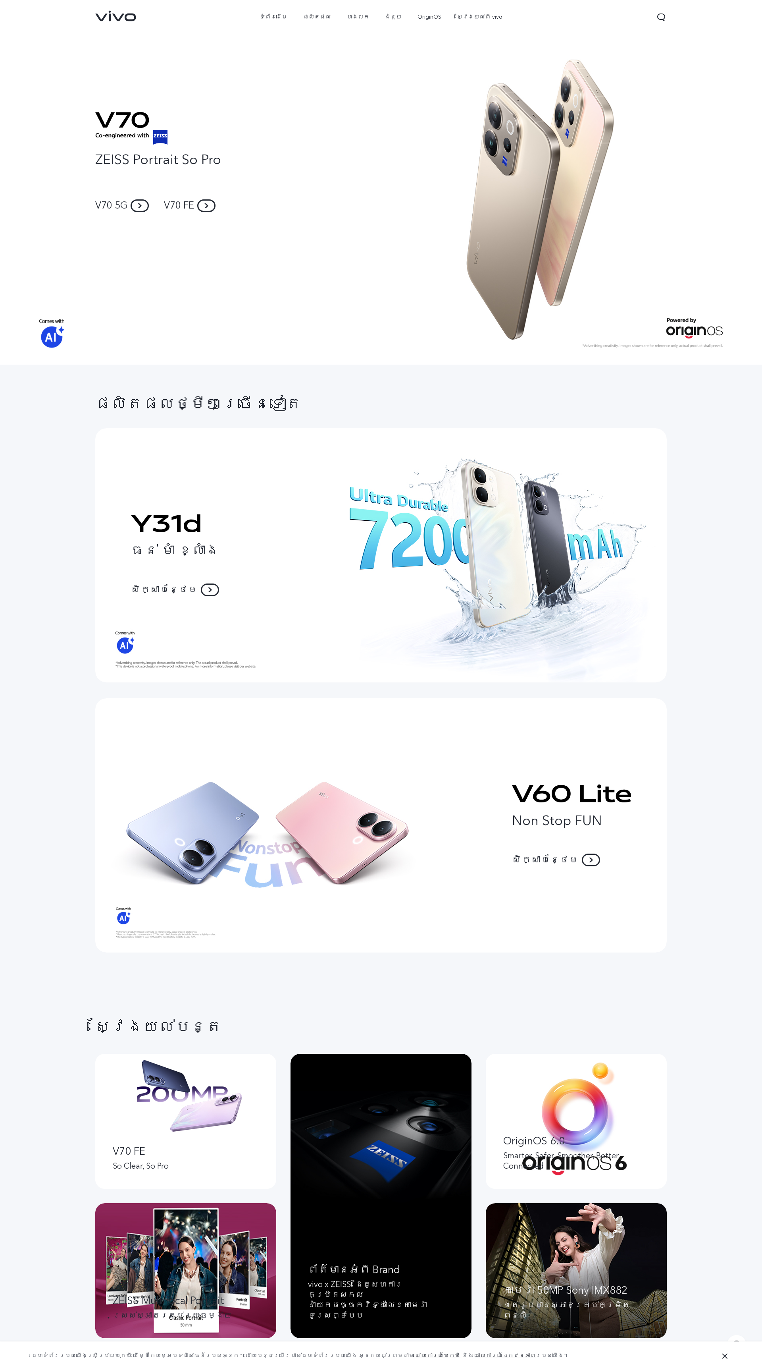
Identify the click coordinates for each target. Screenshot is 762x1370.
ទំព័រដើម (273, 17)
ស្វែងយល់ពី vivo (479, 17)
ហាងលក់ (358, 17)
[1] (381, 182)
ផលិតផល (317, 17)
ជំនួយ (393, 17)
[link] (116, 15)
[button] (661, 17)
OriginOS (429, 17)
